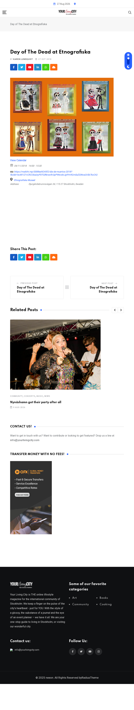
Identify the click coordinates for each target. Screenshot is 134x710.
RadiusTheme (90, 677)
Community (16, 396)
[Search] (130, 12)
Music (39, 396)
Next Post (107, 283)
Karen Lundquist (23, 59)
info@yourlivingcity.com (27, 650)
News (47, 396)
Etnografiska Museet (24, 180)
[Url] (12, 170)
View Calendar (18, 160)
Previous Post (29, 283)
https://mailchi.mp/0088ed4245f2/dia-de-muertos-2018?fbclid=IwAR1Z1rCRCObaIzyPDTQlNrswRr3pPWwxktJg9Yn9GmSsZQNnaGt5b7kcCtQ (53, 173)
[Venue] (12, 179)
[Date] (12, 165)
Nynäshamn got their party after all (35, 402)
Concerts (29, 396)
